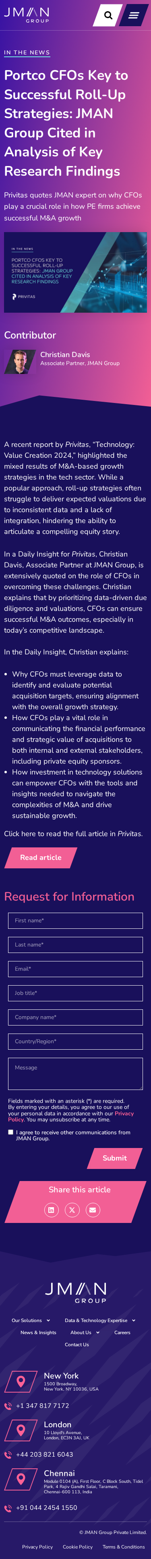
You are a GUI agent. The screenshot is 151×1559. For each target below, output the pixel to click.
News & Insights (38, 1332)
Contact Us (77, 1344)
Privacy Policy (37, 1547)
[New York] (21, 1382)
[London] (21, 1430)
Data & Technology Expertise (96, 1320)
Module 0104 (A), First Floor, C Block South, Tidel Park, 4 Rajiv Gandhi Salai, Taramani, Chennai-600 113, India (93, 1486)
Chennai (59, 1473)
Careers (122, 1332)
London (58, 1424)
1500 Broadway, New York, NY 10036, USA (71, 1386)
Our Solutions (27, 1320)
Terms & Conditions (124, 1547)
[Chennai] (21, 1479)
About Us (80, 1332)
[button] (134, 15)
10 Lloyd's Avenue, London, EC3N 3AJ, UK (66, 1435)
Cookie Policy (78, 1547)
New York (61, 1375)
